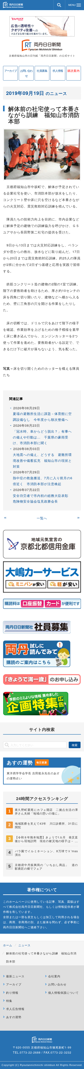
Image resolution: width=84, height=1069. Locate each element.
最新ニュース (15, 976)
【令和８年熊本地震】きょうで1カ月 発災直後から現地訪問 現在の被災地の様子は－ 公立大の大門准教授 (46, 841)
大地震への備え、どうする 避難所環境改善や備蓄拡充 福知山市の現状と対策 (42, 460)
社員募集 (42, 71)
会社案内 (54, 976)
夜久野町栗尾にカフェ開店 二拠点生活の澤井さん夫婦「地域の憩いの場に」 (46, 811)
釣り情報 (12, 993)
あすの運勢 (13, 1017)
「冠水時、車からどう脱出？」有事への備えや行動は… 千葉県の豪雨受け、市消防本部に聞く (42, 437)
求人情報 (57, 71)
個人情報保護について (63, 993)
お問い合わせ (26, 73)
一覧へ (42, 518)
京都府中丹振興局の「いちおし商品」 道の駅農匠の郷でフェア (46, 866)
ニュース (24, 945)
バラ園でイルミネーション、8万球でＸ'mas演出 (46, 853)
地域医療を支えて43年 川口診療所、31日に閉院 (46, 825)
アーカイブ (10, 71)
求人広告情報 (15, 1009)
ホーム (7, 945)
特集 (9, 1001)
